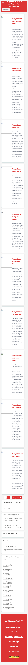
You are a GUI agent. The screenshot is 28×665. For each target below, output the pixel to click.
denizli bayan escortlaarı (8, 592)
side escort (14, 646)
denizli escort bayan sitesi (8, 607)
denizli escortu (6, 574)
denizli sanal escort (7, 577)
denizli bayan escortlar (8, 590)
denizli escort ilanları (7, 575)
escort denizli (6, 566)
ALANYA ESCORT (7, 506)
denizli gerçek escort (7, 604)
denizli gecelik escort (7, 581)
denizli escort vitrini (7, 606)
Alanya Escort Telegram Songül (12, 527)
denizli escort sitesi (7, 586)
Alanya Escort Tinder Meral (11, 525)
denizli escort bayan (7, 564)
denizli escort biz (7, 608)
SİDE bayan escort (7, 550)
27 (14, 497)
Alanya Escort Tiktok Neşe (11, 523)
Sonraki (19, 497)
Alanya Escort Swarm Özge (11, 520)
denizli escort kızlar (7, 578)
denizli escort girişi (7, 595)
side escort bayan (14, 651)
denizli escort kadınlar (8, 579)
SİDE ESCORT (7, 508)
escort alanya (14, 642)
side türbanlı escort (18, 549)
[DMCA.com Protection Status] (14, 657)
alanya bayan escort (14, 636)
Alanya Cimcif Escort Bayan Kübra (13, 518)
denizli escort (6, 568)
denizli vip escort (7, 588)
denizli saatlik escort (7, 582)
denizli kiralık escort (7, 583)
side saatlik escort (10, 549)
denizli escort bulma (7, 599)
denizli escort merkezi (8, 594)
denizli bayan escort (7, 565)
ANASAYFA (6, 9)
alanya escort (11, 546)
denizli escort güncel (7, 596)
